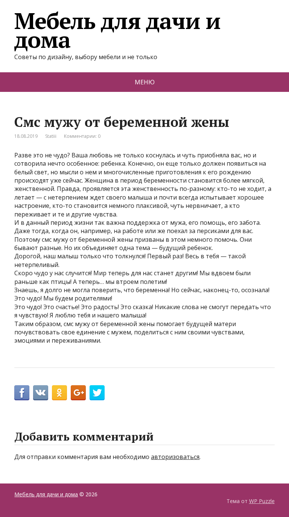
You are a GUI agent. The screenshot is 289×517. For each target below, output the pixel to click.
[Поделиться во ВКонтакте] (40, 392)
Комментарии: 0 (82, 136)
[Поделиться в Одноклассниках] (59, 392)
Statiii (50, 136)
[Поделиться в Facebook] (21, 392)
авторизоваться (175, 457)
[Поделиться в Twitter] (97, 392)
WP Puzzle (262, 501)
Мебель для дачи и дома (117, 30)
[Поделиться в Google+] (78, 392)
